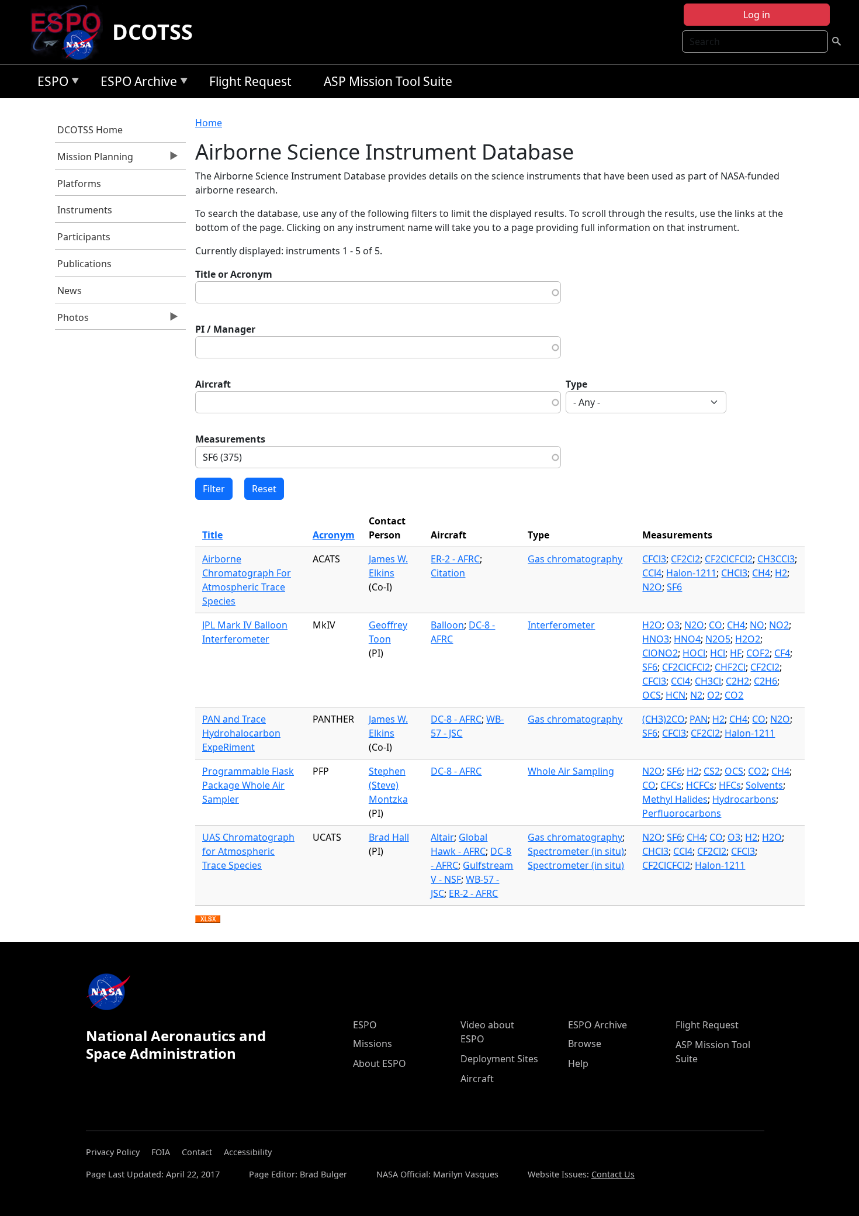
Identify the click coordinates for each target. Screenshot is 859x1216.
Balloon (447, 625)
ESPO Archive (136, 83)
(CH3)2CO (663, 719)
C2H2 (737, 681)
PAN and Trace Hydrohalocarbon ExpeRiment (241, 733)
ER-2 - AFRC (455, 558)
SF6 (674, 587)
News (69, 290)
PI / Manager (225, 329)
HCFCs (700, 785)
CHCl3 (734, 572)
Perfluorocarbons (681, 813)
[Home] (70, 32)
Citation (448, 572)
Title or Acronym (233, 274)
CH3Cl (708, 681)
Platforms (79, 183)
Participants (83, 236)
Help (578, 1063)
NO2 (779, 625)
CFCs (670, 785)
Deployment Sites (499, 1058)
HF (736, 653)
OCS (651, 695)
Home (208, 122)
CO (715, 625)
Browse (584, 1043)
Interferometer (561, 625)
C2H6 (765, 681)
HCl (717, 653)
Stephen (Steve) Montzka (388, 785)
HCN (675, 695)
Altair (442, 837)
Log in (756, 14)
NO (757, 625)
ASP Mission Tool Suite (388, 81)
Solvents (764, 785)
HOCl (694, 653)
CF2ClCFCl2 (729, 558)
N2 (696, 695)
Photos (72, 320)
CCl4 (651, 572)
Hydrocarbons (744, 799)
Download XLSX (207, 919)
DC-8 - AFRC (456, 719)
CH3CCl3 (776, 558)
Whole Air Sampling (571, 771)
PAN (699, 719)
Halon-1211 (691, 572)
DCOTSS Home (90, 129)
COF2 (758, 653)
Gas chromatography (575, 558)
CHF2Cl (730, 667)
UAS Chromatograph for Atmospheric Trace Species (248, 851)
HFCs (730, 785)
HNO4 (687, 639)
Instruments (84, 209)
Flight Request (250, 81)
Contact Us (613, 1174)
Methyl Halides (675, 799)
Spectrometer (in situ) (576, 851)
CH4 (761, 572)
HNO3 (655, 639)
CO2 (734, 695)
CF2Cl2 (685, 558)
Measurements (230, 439)
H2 (781, 572)
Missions (372, 1043)
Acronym (334, 534)
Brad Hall (389, 837)
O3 (673, 625)
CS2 (712, 771)
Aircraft (213, 384)
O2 (713, 695)
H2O (652, 625)
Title (212, 534)
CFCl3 (654, 558)
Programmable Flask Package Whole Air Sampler (248, 785)
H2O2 (747, 639)
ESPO (50, 83)
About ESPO (379, 1063)
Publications (84, 263)
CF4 (782, 653)
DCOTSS (152, 32)
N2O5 (717, 639)
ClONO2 (660, 653)
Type (576, 384)
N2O (652, 587)
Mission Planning (94, 159)
